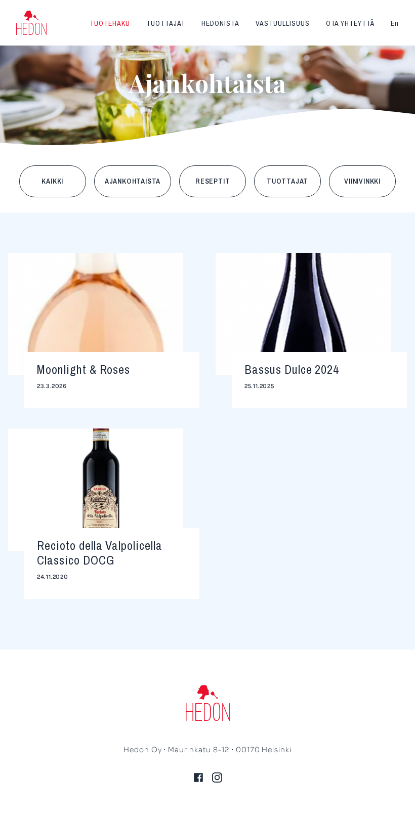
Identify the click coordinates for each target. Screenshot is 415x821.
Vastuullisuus (282, 23)
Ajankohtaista (132, 181)
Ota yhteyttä (350, 23)
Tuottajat (166, 23)
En (395, 23)
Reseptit (212, 181)
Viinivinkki (362, 181)
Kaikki (52, 181)
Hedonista (220, 23)
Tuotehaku (110, 23)
